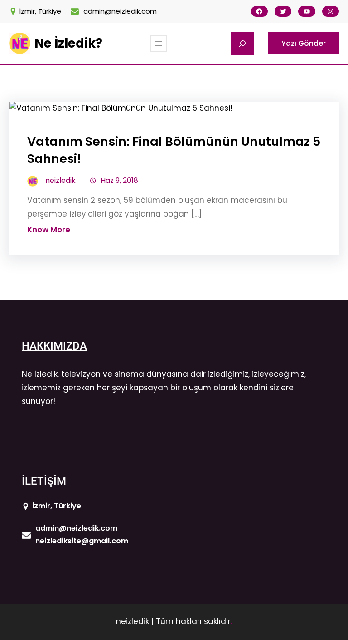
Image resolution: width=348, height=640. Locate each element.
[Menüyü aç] (158, 43)
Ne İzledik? (68, 43)
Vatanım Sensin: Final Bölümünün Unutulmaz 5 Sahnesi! (173, 150)
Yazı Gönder (303, 43)
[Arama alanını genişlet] (242, 43)
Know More (48, 229)
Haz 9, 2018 (119, 180)
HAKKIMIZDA (54, 346)
